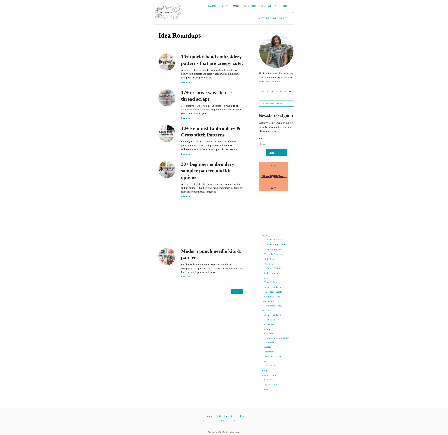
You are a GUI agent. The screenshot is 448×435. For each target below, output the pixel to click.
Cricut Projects (272, 296)
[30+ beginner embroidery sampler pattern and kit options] (166, 169)
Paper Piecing (274, 268)
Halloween (270, 351)
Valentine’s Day (273, 356)
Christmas (269, 333)
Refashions (270, 259)
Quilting (269, 264)
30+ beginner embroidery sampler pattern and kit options (207, 170)
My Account (271, 384)
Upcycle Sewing (273, 254)
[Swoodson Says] (170, 12)
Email (262, 138)
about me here (272, 81)
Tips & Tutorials (273, 239)
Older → (237, 292)
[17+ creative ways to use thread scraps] (166, 97)
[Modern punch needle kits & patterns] (166, 256)
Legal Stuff (270, 365)
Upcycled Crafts (273, 292)
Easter (267, 347)
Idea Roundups (272, 249)
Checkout (269, 379)
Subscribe (276, 152)
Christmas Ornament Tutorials (276, 340)
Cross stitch (270, 324)
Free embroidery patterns (272, 307)
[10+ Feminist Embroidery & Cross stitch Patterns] (166, 133)
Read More (185, 82)
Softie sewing (271, 273)
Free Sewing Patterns (276, 244)
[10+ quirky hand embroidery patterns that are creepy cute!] (166, 62)
